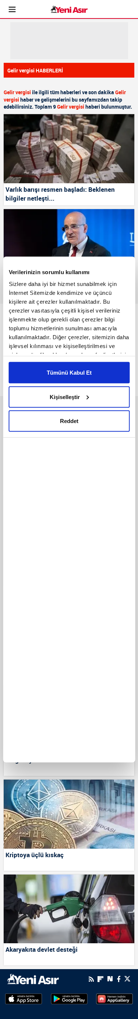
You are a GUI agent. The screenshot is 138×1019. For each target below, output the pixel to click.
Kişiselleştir (65, 396)
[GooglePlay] (69, 998)
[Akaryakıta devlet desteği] (69, 909)
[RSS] (91, 979)
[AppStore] (23, 998)
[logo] (33, 978)
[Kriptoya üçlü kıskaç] (69, 814)
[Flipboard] (100, 979)
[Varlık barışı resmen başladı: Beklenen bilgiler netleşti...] (69, 148)
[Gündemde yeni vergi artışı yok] (69, 243)
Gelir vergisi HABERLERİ (35, 70)
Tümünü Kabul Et (69, 372)
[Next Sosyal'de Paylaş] (110, 979)
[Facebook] (118, 979)
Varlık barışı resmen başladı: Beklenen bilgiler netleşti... (60, 193)
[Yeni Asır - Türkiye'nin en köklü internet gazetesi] (69, 9)
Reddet (69, 421)
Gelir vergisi (17, 92)
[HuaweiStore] (114, 998)
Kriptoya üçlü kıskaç (35, 855)
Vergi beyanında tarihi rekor (45, 760)
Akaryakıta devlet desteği (42, 949)
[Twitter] (127, 978)
